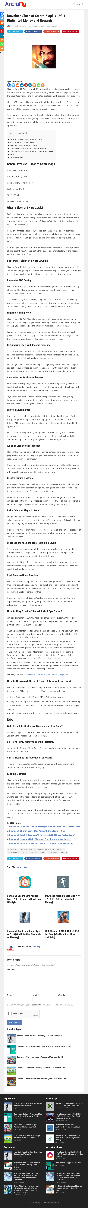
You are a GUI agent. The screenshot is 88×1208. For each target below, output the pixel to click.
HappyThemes (54, 1203)
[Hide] (1, 52)
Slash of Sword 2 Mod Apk (58, 853)
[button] (76, 4)
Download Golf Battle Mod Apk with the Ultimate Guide (41, 1068)
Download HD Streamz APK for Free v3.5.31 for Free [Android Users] (68, 1137)
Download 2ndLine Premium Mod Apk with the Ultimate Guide (44, 1046)
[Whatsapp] (38, 85)
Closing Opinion (16, 157)
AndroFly (23, 26)
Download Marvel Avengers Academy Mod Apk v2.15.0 (40, 1057)
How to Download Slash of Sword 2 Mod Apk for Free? (32, 151)
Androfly (37, 1203)
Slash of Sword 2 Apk (16, 853)
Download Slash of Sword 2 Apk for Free (50, 849)
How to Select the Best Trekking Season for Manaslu (39, 1035)
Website (61, 995)
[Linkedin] (22, 85)
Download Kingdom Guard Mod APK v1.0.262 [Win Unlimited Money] (41, 843)
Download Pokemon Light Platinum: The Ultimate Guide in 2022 (40, 839)
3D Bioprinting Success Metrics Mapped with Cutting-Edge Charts (27, 1165)
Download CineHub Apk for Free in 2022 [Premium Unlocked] (69, 1104)
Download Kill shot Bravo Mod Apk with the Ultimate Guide (38, 831)
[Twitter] (13, 85)
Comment (12, 969)
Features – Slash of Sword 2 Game (23, 145)
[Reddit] (17, 85)
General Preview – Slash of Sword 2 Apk (26, 139)
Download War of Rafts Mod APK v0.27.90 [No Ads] (47, 674)
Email (36, 995)
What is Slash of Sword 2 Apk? (22, 142)
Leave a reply (52, 26)
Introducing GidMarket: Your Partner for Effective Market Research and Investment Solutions (26, 1176)
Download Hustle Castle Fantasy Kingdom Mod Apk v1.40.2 (42, 1078)
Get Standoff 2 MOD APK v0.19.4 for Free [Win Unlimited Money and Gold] (62, 934)
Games (42, 26)
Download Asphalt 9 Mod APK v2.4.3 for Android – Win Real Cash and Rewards (67, 1116)
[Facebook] (9, 85)
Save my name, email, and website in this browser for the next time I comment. (41, 1005)
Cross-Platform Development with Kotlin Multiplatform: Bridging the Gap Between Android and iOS (26, 1189)
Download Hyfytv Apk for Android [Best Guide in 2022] (67, 1126)
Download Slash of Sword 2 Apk (20, 849)
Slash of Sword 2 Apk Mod (36, 853)
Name (10, 995)
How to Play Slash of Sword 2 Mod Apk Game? (28, 148)
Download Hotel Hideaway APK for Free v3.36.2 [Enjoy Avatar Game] (42, 835)
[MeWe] (30, 85)
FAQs (12, 154)
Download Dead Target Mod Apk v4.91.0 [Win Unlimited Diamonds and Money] (24, 934)
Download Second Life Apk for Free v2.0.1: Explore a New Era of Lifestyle (24, 899)
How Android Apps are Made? (68, 1163)
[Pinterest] (26, 85)
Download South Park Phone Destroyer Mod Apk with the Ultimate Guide (44, 826)
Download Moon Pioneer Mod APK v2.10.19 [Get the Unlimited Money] (62, 899)
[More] (43, 85)
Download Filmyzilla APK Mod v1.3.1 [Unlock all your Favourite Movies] (69, 1154)
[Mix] (34, 85)
